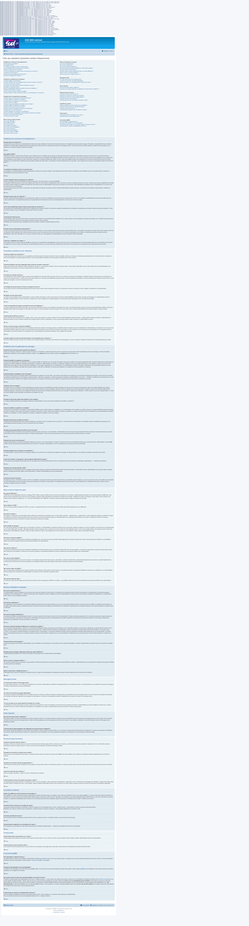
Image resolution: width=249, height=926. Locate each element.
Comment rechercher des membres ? (69, 98)
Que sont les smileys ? (9, 124)
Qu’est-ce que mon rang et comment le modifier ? (15, 91)
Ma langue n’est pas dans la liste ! (12, 86)
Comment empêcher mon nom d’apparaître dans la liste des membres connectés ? (23, 82)
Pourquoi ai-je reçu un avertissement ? (13, 109)
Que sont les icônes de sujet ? (11, 133)
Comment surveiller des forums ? (67, 108)
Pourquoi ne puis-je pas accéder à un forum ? (14, 106)
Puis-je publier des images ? (10, 125)
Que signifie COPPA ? (9, 65)
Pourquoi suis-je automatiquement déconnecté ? (15, 74)
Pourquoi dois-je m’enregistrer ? (11, 63)
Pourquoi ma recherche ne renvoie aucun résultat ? (72, 95)
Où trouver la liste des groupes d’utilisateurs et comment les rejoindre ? (76, 68)
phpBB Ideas (83, 869)
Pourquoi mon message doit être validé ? (13, 114)
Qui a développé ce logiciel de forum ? (69, 121)
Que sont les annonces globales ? (12, 127)
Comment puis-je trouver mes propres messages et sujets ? (74, 100)
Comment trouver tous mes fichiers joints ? (70, 116)
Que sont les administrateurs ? (67, 63)
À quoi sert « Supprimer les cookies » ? (13, 75)
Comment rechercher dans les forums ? (69, 94)
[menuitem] (6, 51)
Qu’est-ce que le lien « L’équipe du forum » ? (70, 74)
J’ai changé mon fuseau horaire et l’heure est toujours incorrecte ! (19, 85)
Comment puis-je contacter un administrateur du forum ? (73, 126)
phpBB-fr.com (61, 910)
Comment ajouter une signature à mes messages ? (16, 100)
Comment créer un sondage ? (11, 102)
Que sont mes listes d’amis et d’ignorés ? (69, 87)
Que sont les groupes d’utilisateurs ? (68, 66)
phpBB (91, 298)
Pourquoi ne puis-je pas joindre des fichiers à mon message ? (18, 108)
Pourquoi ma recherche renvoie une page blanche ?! (72, 97)
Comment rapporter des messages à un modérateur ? (16, 111)
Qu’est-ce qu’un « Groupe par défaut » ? (69, 72)
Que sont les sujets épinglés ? (11, 130)
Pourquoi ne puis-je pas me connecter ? (13, 69)
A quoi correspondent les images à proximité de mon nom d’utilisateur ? (20, 88)
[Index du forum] (14, 42)
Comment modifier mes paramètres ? (12, 80)
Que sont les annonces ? (10, 128)
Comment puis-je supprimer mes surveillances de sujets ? (73, 109)
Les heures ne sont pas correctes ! (12, 83)
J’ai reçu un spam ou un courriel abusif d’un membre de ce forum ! (75, 82)
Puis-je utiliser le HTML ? (9, 122)
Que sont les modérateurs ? (66, 65)
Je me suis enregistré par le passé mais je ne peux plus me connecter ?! (21, 71)
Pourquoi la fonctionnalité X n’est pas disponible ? (71, 123)
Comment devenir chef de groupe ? (68, 69)
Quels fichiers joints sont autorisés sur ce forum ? (71, 114)
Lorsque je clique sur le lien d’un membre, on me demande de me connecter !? (24, 92)
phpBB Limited (46, 858)
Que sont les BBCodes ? (9, 121)
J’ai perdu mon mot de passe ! (11, 72)
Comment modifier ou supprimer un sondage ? (14, 105)
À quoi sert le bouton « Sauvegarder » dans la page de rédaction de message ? (22, 112)
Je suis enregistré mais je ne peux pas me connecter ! (16, 68)
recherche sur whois (103, 879)
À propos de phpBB (37, 860)
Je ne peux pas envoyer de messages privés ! (71, 79)
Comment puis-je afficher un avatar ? (12, 89)
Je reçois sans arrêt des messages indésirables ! (71, 80)
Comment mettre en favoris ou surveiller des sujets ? (72, 106)
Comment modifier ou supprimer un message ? (15, 99)
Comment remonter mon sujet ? (11, 115)
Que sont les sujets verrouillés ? (11, 131)
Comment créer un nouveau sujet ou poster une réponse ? (17, 97)
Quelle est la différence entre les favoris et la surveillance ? (74, 105)
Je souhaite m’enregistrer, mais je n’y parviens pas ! (16, 66)
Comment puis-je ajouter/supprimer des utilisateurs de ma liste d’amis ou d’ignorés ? (79, 89)
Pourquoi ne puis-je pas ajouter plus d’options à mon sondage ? (18, 104)
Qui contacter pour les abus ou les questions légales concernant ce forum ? (78, 124)
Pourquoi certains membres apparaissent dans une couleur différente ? (76, 71)
